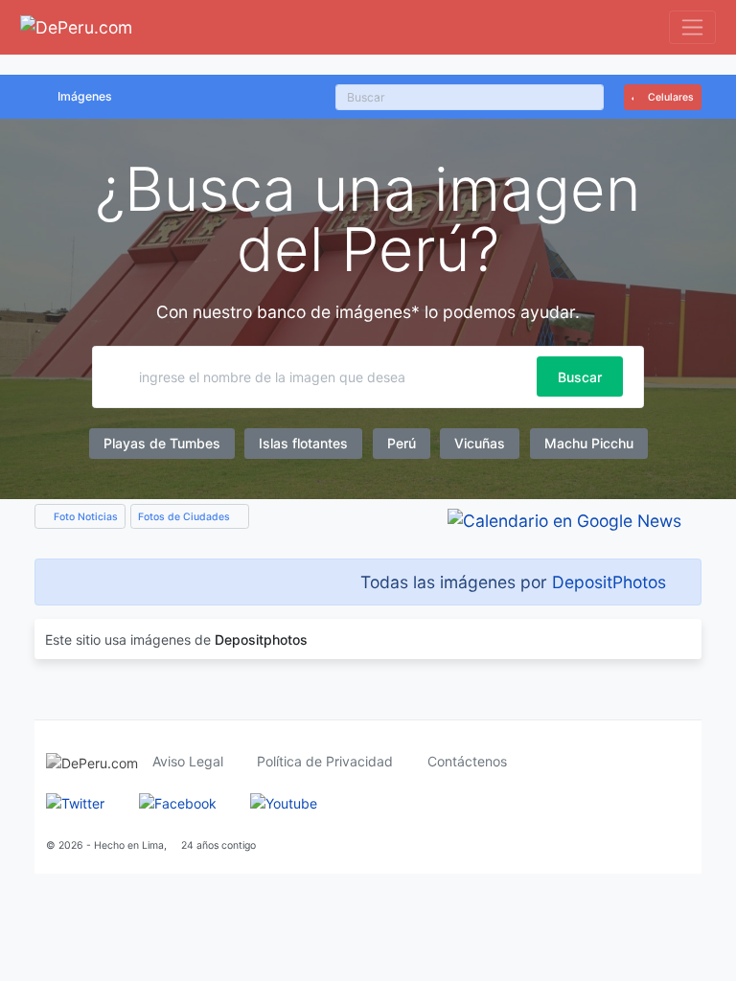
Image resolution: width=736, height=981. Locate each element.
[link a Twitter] (75, 801)
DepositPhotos (609, 582)
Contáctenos (467, 761)
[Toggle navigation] (692, 27)
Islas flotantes (303, 443)
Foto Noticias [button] (84, 517)
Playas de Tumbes (162, 443)
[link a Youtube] (283, 801)
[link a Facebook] (178, 801)
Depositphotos (261, 639)
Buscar (580, 377)
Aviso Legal (187, 761)
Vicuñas (479, 443)
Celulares (669, 97)
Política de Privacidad (325, 761)
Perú (401, 443)
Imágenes (85, 96)
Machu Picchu (588, 443)
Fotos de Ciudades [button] (185, 517)
